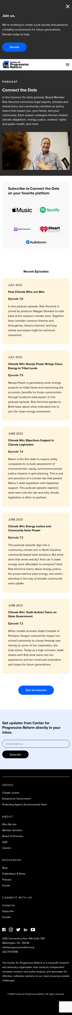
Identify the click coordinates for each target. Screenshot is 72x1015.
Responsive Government (16, 798)
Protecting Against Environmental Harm (24, 804)
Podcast (6, 879)
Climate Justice (10, 793)
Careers (6, 848)
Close (68, 6)
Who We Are (9, 824)
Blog (4, 868)
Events (6, 885)
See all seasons (36, 690)
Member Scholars (12, 830)
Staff (4, 842)
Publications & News (13, 873)
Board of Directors (12, 836)
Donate (14, 47)
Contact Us (8, 905)
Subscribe (15, 754)
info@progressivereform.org (18, 947)
